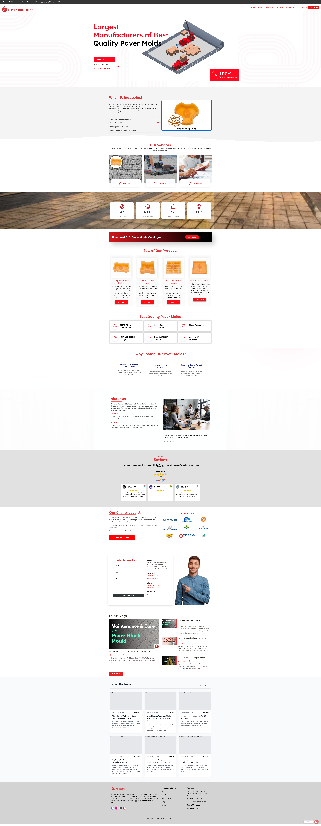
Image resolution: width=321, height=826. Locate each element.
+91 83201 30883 (153, 587)
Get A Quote (314, 7)
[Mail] (120, 808)
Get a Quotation (103, 59)
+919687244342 (152, 579)
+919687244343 (152, 575)
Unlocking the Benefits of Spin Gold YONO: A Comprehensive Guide (159, 718)
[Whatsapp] (154, 594)
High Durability (116, 123)
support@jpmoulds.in (67, 2)
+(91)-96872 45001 (194, 808)
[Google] (151, 594)
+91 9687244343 (37, 2)
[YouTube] (124, 808)
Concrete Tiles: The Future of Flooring (192, 620)
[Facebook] (147, 594)
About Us (165, 795)
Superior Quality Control (120, 119)
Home (164, 791)
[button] (134, 119)
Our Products (166, 798)
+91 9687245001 (51, 2)
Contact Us (165, 805)
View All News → (205, 686)
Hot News (137, 712)
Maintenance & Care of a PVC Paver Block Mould (131, 651)
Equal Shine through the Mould (123, 130)
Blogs (164, 802)
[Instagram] (116, 808)
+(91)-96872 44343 (194, 805)
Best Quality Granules (119, 127)
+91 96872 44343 (153, 585)
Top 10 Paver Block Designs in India (191, 658)
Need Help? (302, 7)
